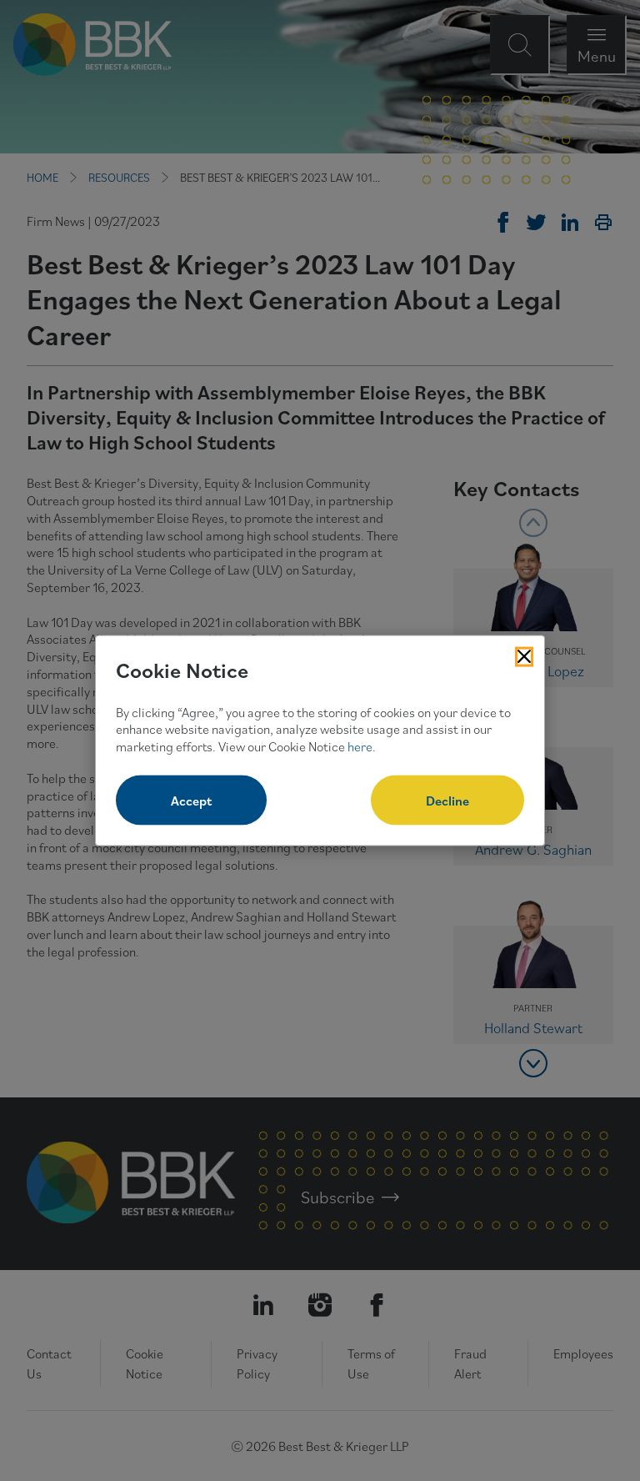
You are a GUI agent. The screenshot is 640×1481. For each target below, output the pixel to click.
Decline (447, 799)
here (360, 746)
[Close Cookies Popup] (524, 657)
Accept (191, 799)
